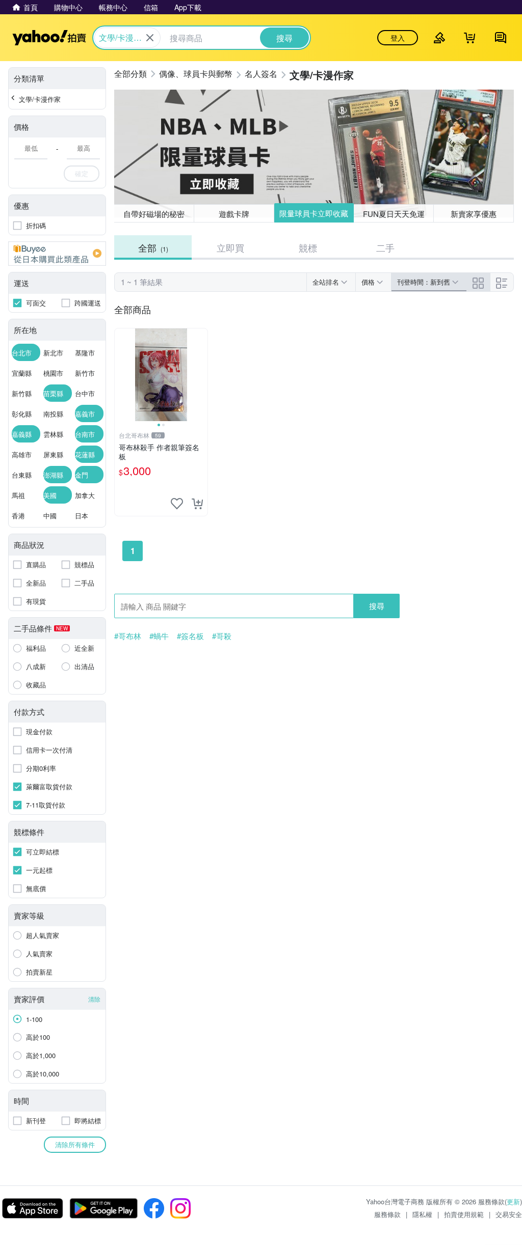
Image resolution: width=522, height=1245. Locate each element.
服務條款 (387, 1214)
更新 (513, 1201)
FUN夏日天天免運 (394, 213)
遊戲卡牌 (234, 213)
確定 (81, 173)
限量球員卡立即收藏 (313, 213)
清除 (94, 998)
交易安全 (508, 1214)
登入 (397, 38)
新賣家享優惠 (474, 213)
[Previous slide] (121, 375)
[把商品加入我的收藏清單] (177, 503)
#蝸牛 (159, 636)
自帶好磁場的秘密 (154, 213)
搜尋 (376, 605)
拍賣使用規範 (464, 1214)
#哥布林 (127, 636)
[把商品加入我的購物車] (197, 503)
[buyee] (57, 253)
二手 (385, 247)
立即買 (230, 247)
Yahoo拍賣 (49, 37)
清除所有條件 (75, 1144)
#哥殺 (221, 636)
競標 (308, 247)
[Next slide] (200, 375)
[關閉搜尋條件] (150, 38)
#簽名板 (190, 636)
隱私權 (422, 1214)
